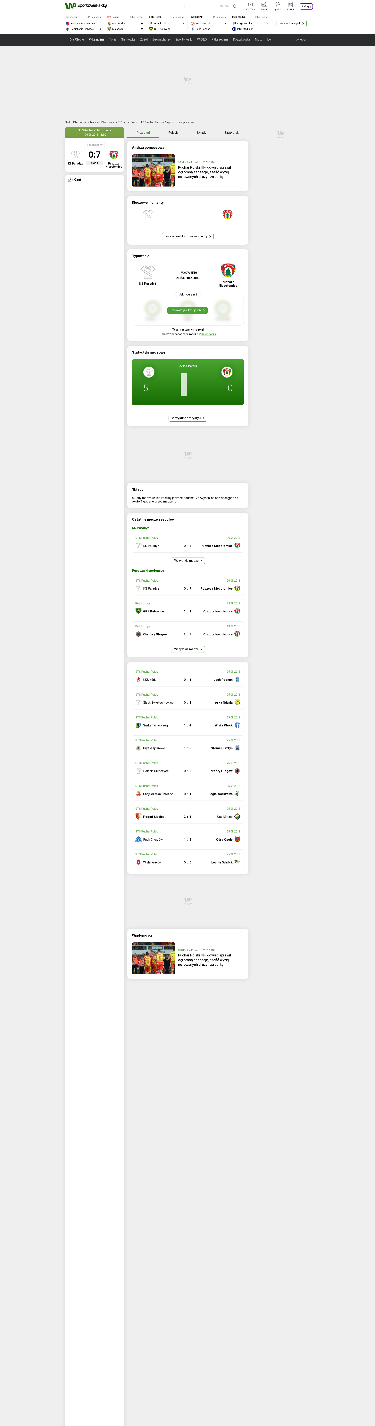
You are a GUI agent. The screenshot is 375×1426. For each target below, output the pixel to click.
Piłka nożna (96, 39)
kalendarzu (208, 334)
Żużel (144, 39)
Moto (258, 39)
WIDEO (202, 39)
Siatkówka (128, 39)
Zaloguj (306, 6)
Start (67, 122)
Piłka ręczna (220, 39)
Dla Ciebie (77, 39)
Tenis (112, 39)
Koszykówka (241, 39)
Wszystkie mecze (186, 561)
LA (269, 39)
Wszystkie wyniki (290, 23)
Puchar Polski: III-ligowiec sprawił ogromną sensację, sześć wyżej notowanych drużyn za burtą (204, 172)
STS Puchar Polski (128, 122)
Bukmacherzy (161, 39)
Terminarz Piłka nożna (102, 122)
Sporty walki (183, 39)
